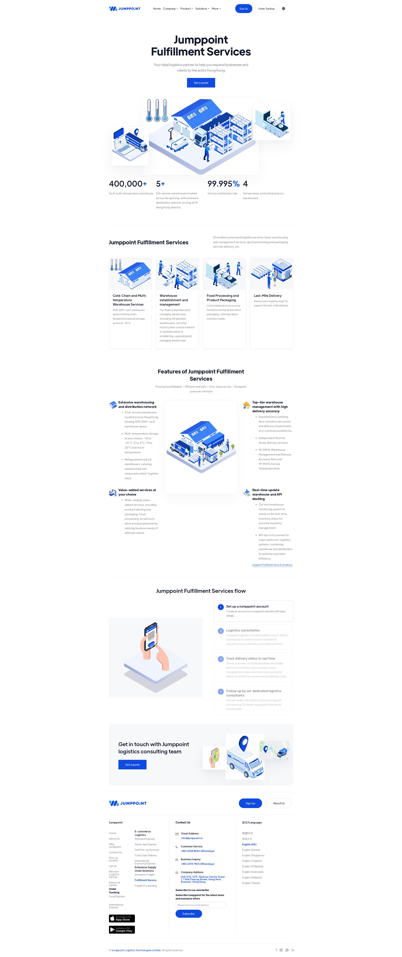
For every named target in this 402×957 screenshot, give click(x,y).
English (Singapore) (253, 855)
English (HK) (249, 844)
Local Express (117, 896)
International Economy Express (145, 862)
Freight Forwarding (146, 885)
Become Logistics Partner (114, 874)
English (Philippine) (252, 866)
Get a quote (201, 82)
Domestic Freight (145, 874)
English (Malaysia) (252, 877)
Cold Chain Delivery (146, 855)
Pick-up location (114, 859)
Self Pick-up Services (147, 849)
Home (157, 8)
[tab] (253, 611)
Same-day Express (146, 844)
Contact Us (115, 852)
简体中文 (247, 838)
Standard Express (145, 838)
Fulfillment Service (145, 880)
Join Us (113, 866)
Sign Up (244, 8)
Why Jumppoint (115, 845)
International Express (116, 906)
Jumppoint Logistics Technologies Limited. (136, 950)
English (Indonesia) (253, 871)
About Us (279, 803)
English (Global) (251, 849)
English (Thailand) (252, 860)
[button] (170, 8)
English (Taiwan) (251, 883)
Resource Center (115, 883)
